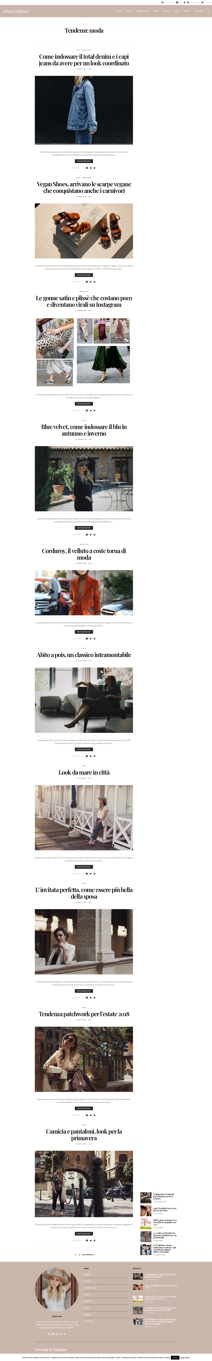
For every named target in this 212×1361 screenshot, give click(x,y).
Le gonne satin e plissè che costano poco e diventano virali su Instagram (84, 301)
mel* (90, 69)
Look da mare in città (84, 772)
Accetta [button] (175, 1358)
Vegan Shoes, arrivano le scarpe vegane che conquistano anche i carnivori (84, 187)
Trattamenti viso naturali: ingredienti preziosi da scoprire (163, 1196)
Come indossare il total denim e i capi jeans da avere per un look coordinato (84, 59)
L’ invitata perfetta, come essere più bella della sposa (83, 893)
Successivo (88, 1255)
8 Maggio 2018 (81, 1020)
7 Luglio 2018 (81, 778)
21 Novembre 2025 (159, 1201)
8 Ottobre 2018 (81, 563)
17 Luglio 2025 (158, 1213)
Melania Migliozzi (15, 11)
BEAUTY (166, 11)
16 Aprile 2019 (81, 196)
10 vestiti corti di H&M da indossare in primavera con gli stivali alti (165, 1235)
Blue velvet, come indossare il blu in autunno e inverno (84, 430)
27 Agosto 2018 (81, 661)
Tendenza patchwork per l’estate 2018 (84, 1014)
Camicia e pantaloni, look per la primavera (84, 1134)
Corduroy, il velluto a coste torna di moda (84, 554)
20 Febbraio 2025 (159, 1255)
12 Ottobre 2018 (81, 439)
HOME (119, 11)
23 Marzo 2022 (81, 69)
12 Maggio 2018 (81, 902)
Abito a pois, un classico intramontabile (84, 654)
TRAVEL (186, 11)
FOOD (176, 11)
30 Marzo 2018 (81, 1144)
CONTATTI (198, 11)
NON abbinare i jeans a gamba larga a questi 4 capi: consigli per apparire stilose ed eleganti (164, 1248)
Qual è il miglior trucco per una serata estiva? (165, 1209)
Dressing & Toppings (51, 1349)
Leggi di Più (185, 1357)
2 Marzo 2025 (158, 1240)
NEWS (156, 11)
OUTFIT (129, 11)
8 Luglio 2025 (158, 1227)
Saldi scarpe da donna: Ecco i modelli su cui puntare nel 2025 (165, 1222)
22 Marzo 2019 (81, 310)
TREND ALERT (143, 11)
